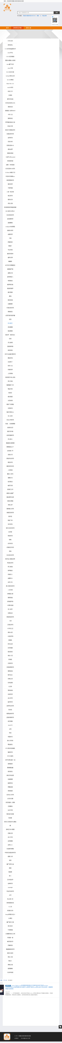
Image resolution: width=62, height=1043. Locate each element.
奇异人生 (10, 365)
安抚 (10, 860)
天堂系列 (10, 663)
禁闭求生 (10, 771)
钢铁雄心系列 (10, 508)
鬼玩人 (10, 960)
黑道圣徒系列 (10, 617)
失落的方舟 (10, 910)
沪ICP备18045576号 (25, 1038)
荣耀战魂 (10, 787)
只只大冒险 (10, 756)
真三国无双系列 (10, 586)
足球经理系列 (10, 667)
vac (40, 15)
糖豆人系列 (10, 474)
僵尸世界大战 (10, 864)
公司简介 (16, 1038)
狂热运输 (10, 682)
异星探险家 (10, 161)
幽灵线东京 (10, 941)
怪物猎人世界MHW (10, 110)
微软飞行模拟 (10, 404)
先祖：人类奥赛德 (10, 423)
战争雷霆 (10, 841)
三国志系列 (10, 624)
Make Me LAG (10, 83)
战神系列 (10, 883)
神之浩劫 (10, 381)
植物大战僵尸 (10, 493)
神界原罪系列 (10, 902)
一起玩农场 (10, 636)
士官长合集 (10, 798)
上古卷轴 (10, 373)
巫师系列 (10, 137)
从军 (10, 895)
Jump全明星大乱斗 (10, 914)
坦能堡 (10, 872)
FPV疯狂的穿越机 (10, 748)
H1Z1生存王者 (10, 72)
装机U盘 (28, 28)
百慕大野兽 (10, 501)
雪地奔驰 (10, 690)
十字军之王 (10, 628)
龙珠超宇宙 (10, 601)
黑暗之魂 (10, 964)
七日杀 (10, 686)
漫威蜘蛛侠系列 (10, 949)
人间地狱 (10, 470)
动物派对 (10, 613)
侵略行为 (10, 477)
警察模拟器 (10, 767)
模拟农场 (10, 358)
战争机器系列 (10, 435)
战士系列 (10, 698)
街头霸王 (10, 323)
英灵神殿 (10, 721)
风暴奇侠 (10, 945)
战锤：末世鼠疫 (10, 164)
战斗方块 (10, 837)
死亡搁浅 (10, 566)
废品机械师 (10, 288)
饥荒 (10, 319)
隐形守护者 (10, 431)
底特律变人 (10, 276)
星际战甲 (10, 149)
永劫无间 (10, 694)
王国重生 (10, 806)
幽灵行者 (10, 485)
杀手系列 (10, 543)
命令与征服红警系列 (10, 354)
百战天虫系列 (10, 891)
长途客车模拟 (10, 848)
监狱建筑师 (10, 219)
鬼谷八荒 (10, 655)
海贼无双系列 (10, 512)
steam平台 (10, 52)
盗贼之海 (10, 273)
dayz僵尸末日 (10, 64)
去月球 (10, 532)
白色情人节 (10, 450)
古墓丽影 (10, 304)
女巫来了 (10, 362)
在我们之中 (10, 489)
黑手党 (10, 516)
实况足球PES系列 (10, 168)
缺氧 (10, 539)
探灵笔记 (10, 481)
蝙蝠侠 (10, 261)
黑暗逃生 (10, 311)
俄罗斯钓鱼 (10, 284)
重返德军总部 (10, 497)
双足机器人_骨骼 (10, 802)
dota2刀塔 (10, 68)
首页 (7, 28)
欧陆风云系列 (10, 458)
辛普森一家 (10, 937)
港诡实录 (10, 106)
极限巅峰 (10, 968)
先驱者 (10, 818)
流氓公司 (10, 454)
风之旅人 (10, 439)
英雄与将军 (10, 230)
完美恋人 (10, 574)
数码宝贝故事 (10, 814)
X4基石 (10, 918)
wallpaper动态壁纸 (10, 226)
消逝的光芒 (10, 427)
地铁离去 (10, 280)
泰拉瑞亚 (10, 396)
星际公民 (10, 632)
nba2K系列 (10, 87)
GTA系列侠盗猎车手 (10, 48)
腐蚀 (10, 296)
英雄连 (10, 640)
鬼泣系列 (10, 195)
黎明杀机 (10, 118)
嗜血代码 (10, 389)
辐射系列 (10, 752)
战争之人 (10, 845)
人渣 (10, 620)
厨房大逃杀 (10, 953)
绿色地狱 (10, 350)
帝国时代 (10, 736)
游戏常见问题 (17, 28)
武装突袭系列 (10, 717)
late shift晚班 (10, 79)
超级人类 (10, 856)
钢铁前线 (10, 671)
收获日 (10, 392)
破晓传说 (10, 783)
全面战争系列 (10, 134)
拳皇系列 (10, 535)
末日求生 (10, 524)
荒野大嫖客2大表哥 (10, 60)
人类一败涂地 (10, 191)
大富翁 (10, 95)
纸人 (10, 875)
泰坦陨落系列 (10, 180)
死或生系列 (10, 562)
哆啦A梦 (10, 505)
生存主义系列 (10, 794)
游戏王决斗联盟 (10, 829)
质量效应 (10, 242)
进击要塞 (10, 327)
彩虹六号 (10, 91)
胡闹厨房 (10, 763)
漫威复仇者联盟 (10, 443)
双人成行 (10, 609)
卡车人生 (10, 114)
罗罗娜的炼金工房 (10, 122)
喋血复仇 (10, 744)
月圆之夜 (10, 833)
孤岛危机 (10, 651)
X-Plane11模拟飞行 (10, 172)
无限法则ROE (10, 145)
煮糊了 (10, 246)
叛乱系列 (10, 462)
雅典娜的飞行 (10, 385)
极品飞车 (10, 520)
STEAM (5, 980)
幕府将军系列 (10, 466)
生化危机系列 (10, 215)
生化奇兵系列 (10, 555)
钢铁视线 (10, 597)
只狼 (10, 238)
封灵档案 (10, 648)
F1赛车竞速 (10, 605)
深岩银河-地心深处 (10, 377)
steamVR (10, 725)
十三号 (10, 906)
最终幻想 (10, 257)
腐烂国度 (10, 292)
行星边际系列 (10, 307)
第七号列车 (10, 740)
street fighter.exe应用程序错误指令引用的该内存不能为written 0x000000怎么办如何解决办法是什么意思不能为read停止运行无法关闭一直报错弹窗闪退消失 (29, 987)
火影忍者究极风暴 (10, 315)
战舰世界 (10, 234)
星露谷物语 (10, 153)
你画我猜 (10, 779)
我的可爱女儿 (10, 412)
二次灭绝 (10, 590)
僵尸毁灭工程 (10, 922)
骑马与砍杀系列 (10, 528)
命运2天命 (10, 126)
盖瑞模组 (10, 222)
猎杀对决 (10, 199)
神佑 (10, 551)
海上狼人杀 (10, 899)
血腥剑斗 (10, 578)
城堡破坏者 (10, 269)
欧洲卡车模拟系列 (10, 130)
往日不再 (10, 810)
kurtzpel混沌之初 (10, 76)
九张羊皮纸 (10, 972)
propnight (10, 887)
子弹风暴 (10, 188)
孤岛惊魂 (10, 300)
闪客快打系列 (10, 547)
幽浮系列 (10, 702)
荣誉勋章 (10, 790)
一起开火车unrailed (10, 157)
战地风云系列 (10, 705)
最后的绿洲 (10, 253)
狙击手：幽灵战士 (10, 334)
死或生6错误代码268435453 (29, 15)
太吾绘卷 (10, 400)
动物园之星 (10, 593)
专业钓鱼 (10, 249)
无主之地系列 (10, 419)
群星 (10, 868)
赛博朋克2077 (10, 447)
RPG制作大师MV (10, 211)
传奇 (10, 733)
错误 (38, 15)
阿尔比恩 (10, 644)
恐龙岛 (10, 709)
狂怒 (10, 338)
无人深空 (10, 416)
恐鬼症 (10, 659)
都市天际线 (10, 99)
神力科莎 (10, 926)
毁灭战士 (10, 675)
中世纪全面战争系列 (10, 852)
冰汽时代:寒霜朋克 (10, 265)
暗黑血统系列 (10, 713)
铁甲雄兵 (10, 570)
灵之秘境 (10, 342)
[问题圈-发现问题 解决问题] (7, 7)
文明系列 (10, 408)
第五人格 (10, 957)
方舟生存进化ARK (10, 103)
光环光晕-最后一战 (10, 760)
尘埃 (10, 729)
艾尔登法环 (10, 879)
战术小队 (10, 582)
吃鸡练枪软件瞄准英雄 (10, 207)
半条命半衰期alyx (10, 176)
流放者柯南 (10, 346)
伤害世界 (10, 369)
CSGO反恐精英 (10, 56)
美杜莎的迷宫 (10, 775)
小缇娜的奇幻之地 (10, 933)
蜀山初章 (44, 15)
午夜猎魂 (10, 930)
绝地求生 (10, 45)
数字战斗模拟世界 (10, 559)
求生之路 (10, 203)
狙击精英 (10, 331)
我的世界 (10, 184)
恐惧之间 (10, 678)
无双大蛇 (10, 141)
